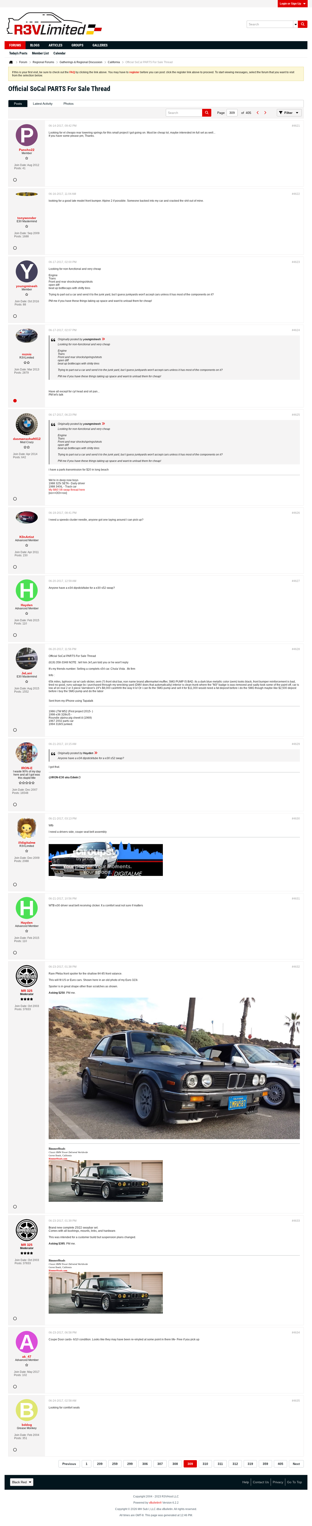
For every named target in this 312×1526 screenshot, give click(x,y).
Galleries (100, 45)
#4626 (296, 512)
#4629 (296, 744)
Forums (15, 45)
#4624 (296, 330)
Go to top (294, 1482)
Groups (77, 45)
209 (100, 1464)
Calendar (59, 53)
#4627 (296, 581)
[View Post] (103, 339)
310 (205, 1464)
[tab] (17, 103)
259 (115, 1464)
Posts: (18, 168)
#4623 (296, 262)
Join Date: (20, 165)
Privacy (278, 1482)
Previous (69, 1464)
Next (296, 1464)
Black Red (19, 1482)
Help (245, 1482)
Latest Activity (43, 103)
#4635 (296, 1400)
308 (175, 1464)
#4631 (296, 898)
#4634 (296, 1332)
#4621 (296, 125)
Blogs (35, 45)
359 (265, 1464)
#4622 (296, 193)
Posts (18, 103)
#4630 (296, 818)
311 (220, 1464)
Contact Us (261, 1482)
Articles (55, 45)
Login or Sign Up (290, 3)
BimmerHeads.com (58, 1158)
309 (190, 1464)
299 (130, 1464)
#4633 (296, 1220)
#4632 (296, 966)
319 (250, 1464)
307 (160, 1464)
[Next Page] (265, 112)
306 (145, 1464)
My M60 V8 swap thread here (67, 489)
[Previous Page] (257, 112)
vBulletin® (155, 1502)
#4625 (296, 414)
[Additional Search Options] (295, 24)
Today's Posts (18, 53)
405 (280, 1464)
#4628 (296, 649)
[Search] (302, 24)
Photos (68, 103)
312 (235, 1464)
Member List (40, 53)
